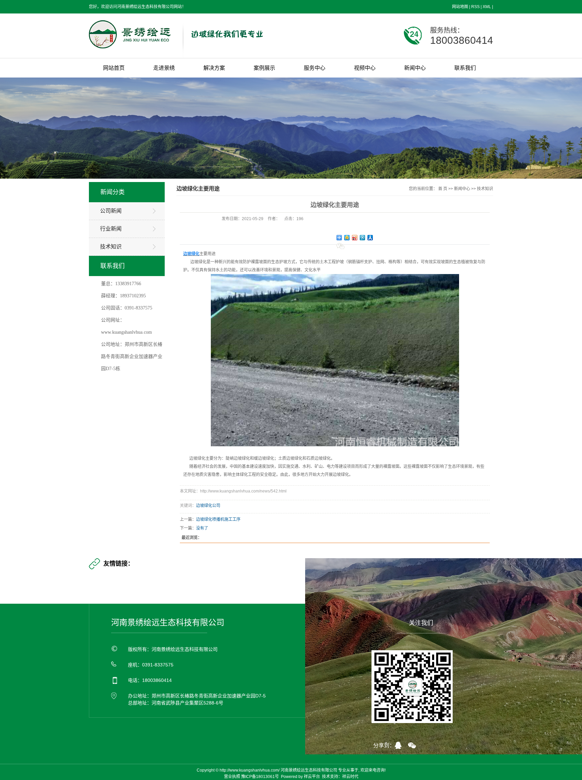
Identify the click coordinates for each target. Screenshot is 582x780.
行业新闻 (111, 229)
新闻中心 (415, 68)
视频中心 (365, 68)
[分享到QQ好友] (401, 745)
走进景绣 (164, 68)
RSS (475, 6)
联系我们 (465, 68)
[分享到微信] (341, 246)
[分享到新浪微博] (355, 237)
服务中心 (314, 68)
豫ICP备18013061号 (260, 776)
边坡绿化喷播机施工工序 (218, 519)
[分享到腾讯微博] (362, 237)
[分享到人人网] (370, 237)
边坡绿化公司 (208, 505)
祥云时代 (350, 776)
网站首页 (114, 68)
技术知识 (111, 246)
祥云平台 (312, 776)
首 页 (442, 188)
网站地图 (460, 6)
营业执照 (232, 776)
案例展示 (264, 68)
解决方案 (214, 68)
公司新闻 (111, 211)
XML (487, 6)
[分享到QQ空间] (347, 237)
